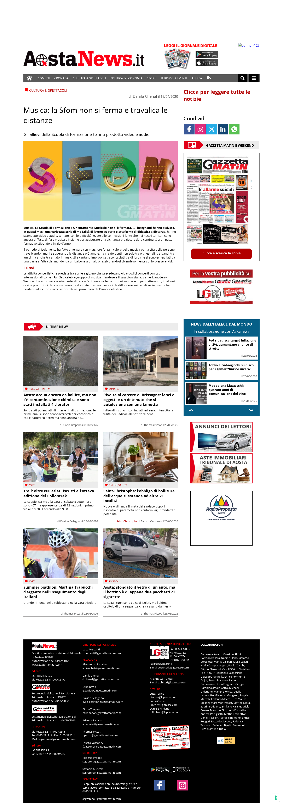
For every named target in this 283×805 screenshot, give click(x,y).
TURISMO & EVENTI (174, 78)
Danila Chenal (145, 96)
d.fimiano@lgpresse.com (165, 712)
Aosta (31, 389)
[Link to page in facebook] (189, 129)
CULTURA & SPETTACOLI (89, 78)
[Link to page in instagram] (200, 129)
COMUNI (44, 78)
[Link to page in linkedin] (223, 129)
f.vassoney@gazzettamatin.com (102, 746)
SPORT (151, 78)
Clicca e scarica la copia (221, 253)
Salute (122, 485)
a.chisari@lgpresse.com (172, 682)
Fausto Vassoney (151, 521)
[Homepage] (29, 78)
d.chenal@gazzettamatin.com (100, 679)
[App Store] (207, 62)
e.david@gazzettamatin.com (99, 690)
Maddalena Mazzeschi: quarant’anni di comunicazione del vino (227, 389)
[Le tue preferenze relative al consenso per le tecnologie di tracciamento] (276, 798)
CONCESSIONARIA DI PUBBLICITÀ (170, 644)
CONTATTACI (90, 779)
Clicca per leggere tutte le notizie (217, 95)
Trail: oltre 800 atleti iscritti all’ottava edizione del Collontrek (58, 493)
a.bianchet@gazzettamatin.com (101, 668)
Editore (36, 671)
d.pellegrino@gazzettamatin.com (102, 702)
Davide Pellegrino (71, 521)
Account (155, 689)
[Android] (207, 54)
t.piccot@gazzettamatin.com (100, 735)
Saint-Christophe (126, 521)
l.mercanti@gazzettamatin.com (101, 653)
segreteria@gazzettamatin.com (57, 739)
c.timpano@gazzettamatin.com (101, 713)
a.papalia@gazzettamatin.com (101, 724)
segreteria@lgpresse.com (173, 667)
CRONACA (61, 78)
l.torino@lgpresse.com (163, 697)
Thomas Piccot (153, 425)
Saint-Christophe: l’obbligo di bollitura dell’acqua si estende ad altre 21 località (139, 495)
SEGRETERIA (89, 753)
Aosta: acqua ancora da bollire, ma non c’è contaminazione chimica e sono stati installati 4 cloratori (59, 399)
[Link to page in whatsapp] (234, 129)
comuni (112, 485)
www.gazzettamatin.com (47, 664)
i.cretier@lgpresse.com (164, 705)
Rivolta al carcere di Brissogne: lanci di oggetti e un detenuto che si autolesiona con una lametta (139, 399)
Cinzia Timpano (72, 425)
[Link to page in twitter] (211, 129)
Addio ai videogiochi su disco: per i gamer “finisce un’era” (231, 367)
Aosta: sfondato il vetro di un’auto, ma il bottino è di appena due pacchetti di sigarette (139, 592)
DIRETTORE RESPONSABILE (99, 644)
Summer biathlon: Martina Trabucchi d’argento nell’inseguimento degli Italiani (58, 592)
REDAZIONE (39, 727)
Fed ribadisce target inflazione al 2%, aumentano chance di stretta (232, 344)
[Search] (242, 78)
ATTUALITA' (43, 389)
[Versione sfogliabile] (178, 56)
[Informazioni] (208, 78)
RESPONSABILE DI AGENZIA (167, 674)
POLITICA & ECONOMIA (126, 78)
